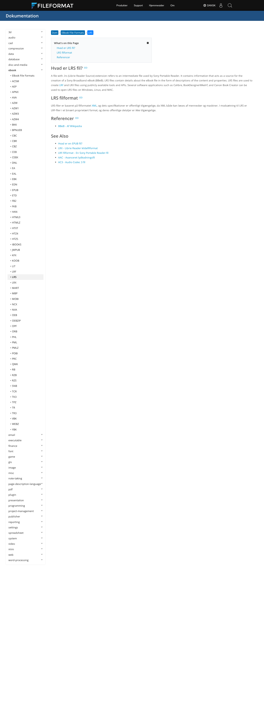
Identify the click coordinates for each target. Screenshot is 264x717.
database (14, 59)
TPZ (14, 402)
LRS (14, 277)
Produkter (122, 5)
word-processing (18, 560)
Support (138, 5)
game (11, 456)
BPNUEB (17, 130)
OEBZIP (16, 320)
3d (9, 32)
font (10, 451)
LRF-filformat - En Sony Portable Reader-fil (83, 153)
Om (172, 5)
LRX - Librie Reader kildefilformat (78, 148)
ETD (14, 195)
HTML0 (16, 217)
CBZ (14, 146)
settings (13, 527)
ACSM (15, 81)
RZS (14, 380)
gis (10, 462)
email (11, 435)
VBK (14, 418)
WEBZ (15, 424)
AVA (14, 97)
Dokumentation (22, 16)
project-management (21, 511)
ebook (12, 70)
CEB (14, 152)
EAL (14, 173)
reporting (14, 522)
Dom (54, 32)
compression (16, 48)
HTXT (15, 228)
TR (13, 407)
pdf (10, 489)
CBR (14, 141)
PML (14, 342)
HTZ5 (15, 239)
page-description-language (24, 484)
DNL (14, 162)
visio (11, 549)
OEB (14, 315)
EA (13, 168)
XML (94, 105)
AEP (14, 86)
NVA (14, 309)
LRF (14, 271)
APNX (15, 92)
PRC (14, 358)
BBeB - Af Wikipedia (70, 126)
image (12, 467)
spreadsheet (16, 532)
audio (11, 37)
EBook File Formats (23, 75)
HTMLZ (16, 222)
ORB (14, 331)
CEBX (15, 157)
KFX (14, 255)
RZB (14, 375)
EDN (14, 184)
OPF (14, 326)
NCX (14, 304)
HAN (14, 211)
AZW (14, 103)
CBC (14, 135)
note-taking (15, 478)
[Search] (229, 5)
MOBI (15, 299)
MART (15, 288)
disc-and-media (17, 64)
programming (16, 505)
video (11, 543)
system (12, 538)
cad (10, 43)
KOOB (15, 260)
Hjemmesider (156, 5)
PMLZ (15, 347)
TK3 (14, 396)
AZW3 (15, 113)
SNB (14, 386)
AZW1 (15, 108)
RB (13, 369)
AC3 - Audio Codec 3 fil (71, 162)
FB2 (14, 200)
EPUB (15, 190)
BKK (14, 124)
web (10, 554)
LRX (14, 282)
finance (12, 446)
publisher (14, 516)
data (11, 54)
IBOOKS (16, 244)
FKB (14, 206)
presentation (16, 500)
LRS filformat (64, 52)
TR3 (14, 413)
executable (15, 440)
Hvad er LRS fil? (66, 48)
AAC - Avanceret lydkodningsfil (76, 157)
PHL (14, 337)
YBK (14, 429)
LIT (13, 266)
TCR (14, 391)
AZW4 (15, 119)
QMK (15, 364)
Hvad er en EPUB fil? (70, 143)
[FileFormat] (54, 5)
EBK (14, 179)
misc (11, 473)
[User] (220, 5)
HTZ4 (15, 233)
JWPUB (16, 250)
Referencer (63, 57)
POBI (15, 353)
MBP (14, 293)
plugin (12, 494)
